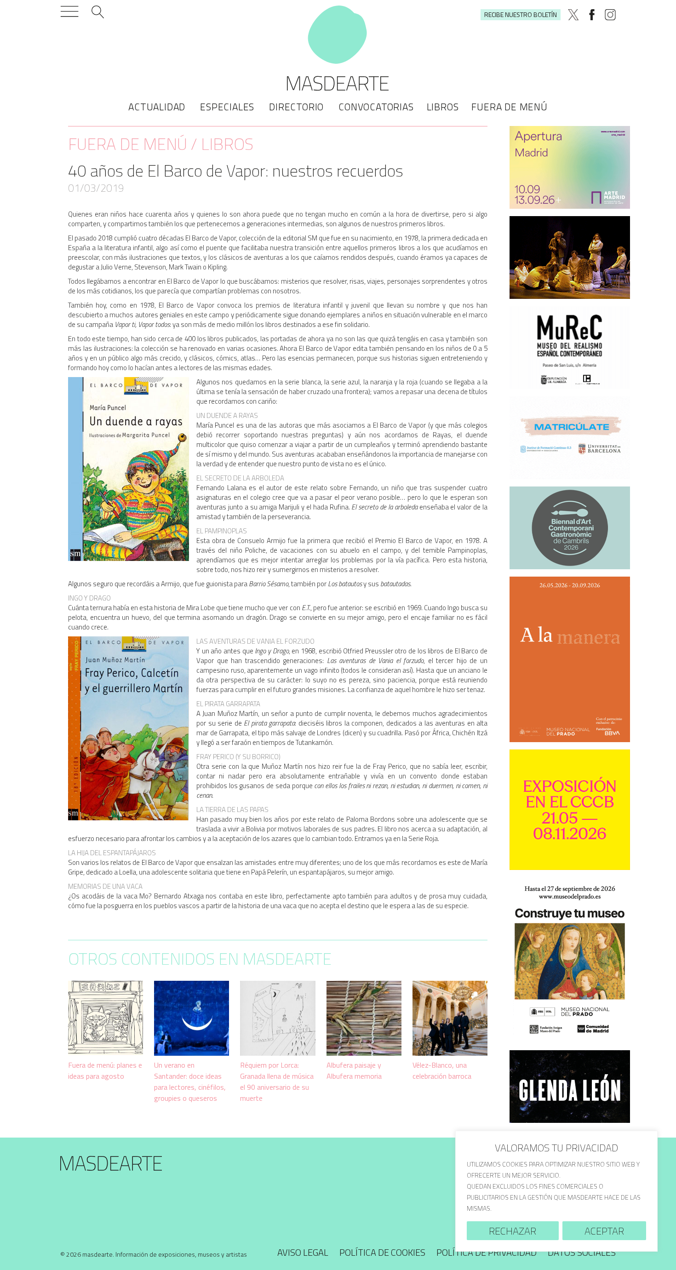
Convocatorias (375, 106)
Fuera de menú (509, 106)
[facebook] (591, 14)
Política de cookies (382, 1252)
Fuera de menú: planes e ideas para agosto (105, 1070)
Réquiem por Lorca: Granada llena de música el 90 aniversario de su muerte (277, 1081)
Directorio (296, 106)
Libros (443, 106)
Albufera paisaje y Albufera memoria (354, 1070)
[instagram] (610, 14)
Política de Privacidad (486, 1252)
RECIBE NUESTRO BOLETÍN (520, 14)
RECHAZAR (512, 1231)
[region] (556, 1191)
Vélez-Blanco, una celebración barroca (441, 1070)
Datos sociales (582, 1252)
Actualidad (156, 106)
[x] (573, 14)
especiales (227, 106)
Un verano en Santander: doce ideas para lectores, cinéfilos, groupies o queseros (190, 1081)
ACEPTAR (604, 1231)
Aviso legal (302, 1252)
